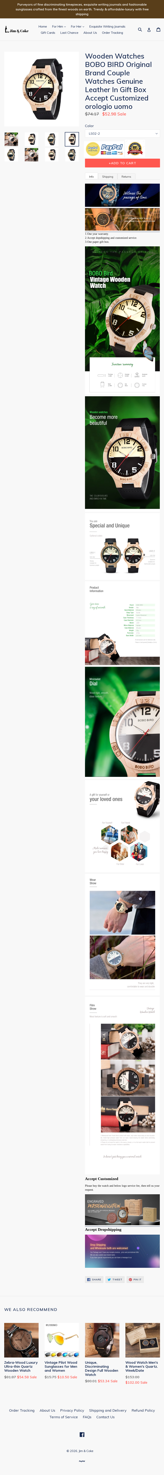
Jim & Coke (86, 1451)
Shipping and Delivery (108, 1410)
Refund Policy (143, 1410)
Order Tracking (112, 33)
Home (42, 26)
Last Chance (69, 33)
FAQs (87, 1417)
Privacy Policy (72, 1410)
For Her (78, 26)
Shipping (107, 176)
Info (91, 176)
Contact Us (105, 1417)
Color (89, 125)
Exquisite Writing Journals (107, 26)
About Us (90, 33)
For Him (60, 26)
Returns (126, 176)
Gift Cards (48, 33)
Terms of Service (63, 1417)
